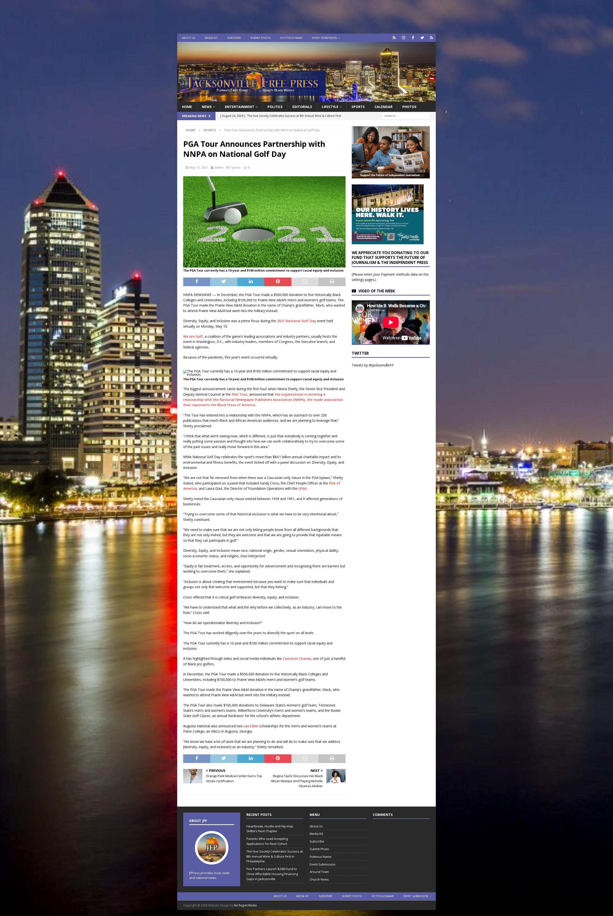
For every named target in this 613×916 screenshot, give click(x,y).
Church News (319, 879)
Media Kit (211, 38)
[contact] (394, 38)
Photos (409, 106)
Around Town (319, 872)
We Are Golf (193, 336)
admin (218, 167)
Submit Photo (260, 38)
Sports (358, 106)
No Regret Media (245, 905)
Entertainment (239, 106)
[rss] (431, 38)
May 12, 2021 (198, 167)
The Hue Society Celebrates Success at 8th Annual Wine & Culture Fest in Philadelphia (274, 856)
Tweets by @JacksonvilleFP (373, 365)
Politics (275, 106)
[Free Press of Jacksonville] (306, 99)
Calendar (383, 106)
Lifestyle (330, 106)
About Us (188, 38)
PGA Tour (239, 394)
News (207, 106)
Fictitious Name (291, 38)
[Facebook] (413, 38)
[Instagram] (403, 38)
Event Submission (324, 38)
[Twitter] (422, 38)
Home (187, 106)
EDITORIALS (302, 106)
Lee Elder (251, 726)
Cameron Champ (297, 658)
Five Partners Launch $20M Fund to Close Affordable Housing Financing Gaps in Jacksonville (272, 874)
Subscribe (234, 38)
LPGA (302, 488)
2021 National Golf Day (296, 321)
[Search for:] (406, 116)
